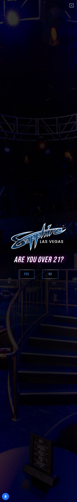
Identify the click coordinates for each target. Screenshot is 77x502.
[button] (71, 5)
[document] (38, 251)
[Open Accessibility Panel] (5, 496)
